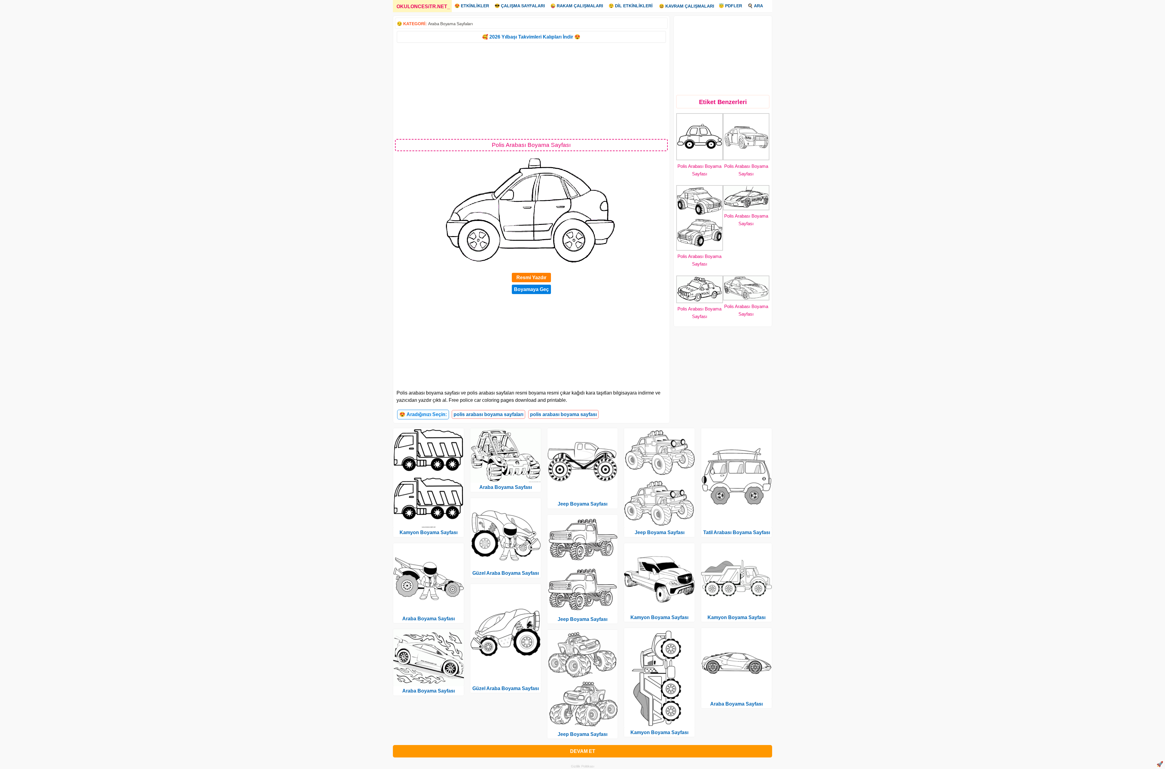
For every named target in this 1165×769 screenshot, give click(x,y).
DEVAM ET (582, 751)
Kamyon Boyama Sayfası (429, 532)
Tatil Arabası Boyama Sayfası (736, 532)
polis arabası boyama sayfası (563, 414)
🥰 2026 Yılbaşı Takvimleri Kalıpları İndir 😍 (531, 36)
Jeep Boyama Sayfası (582, 503)
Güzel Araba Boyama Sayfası (505, 573)
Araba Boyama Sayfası (428, 618)
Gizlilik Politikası (582, 766)
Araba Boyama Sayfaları (450, 23)
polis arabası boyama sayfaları (488, 414)
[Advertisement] (531, 90)
